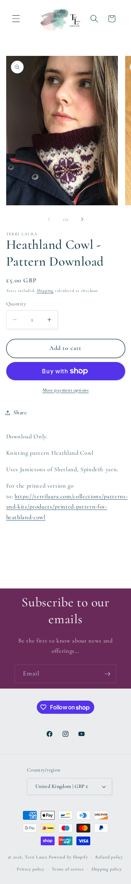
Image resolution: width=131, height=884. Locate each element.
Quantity (16, 304)
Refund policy (109, 857)
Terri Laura (36, 857)
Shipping (45, 290)
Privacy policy (30, 869)
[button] (16, 18)
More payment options (66, 390)
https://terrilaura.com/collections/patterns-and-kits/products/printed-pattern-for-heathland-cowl (67, 507)
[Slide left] (49, 220)
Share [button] (20, 412)
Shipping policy (106, 869)
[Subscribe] (107, 673)
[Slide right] (82, 220)
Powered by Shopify (68, 857)
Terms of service (68, 869)
